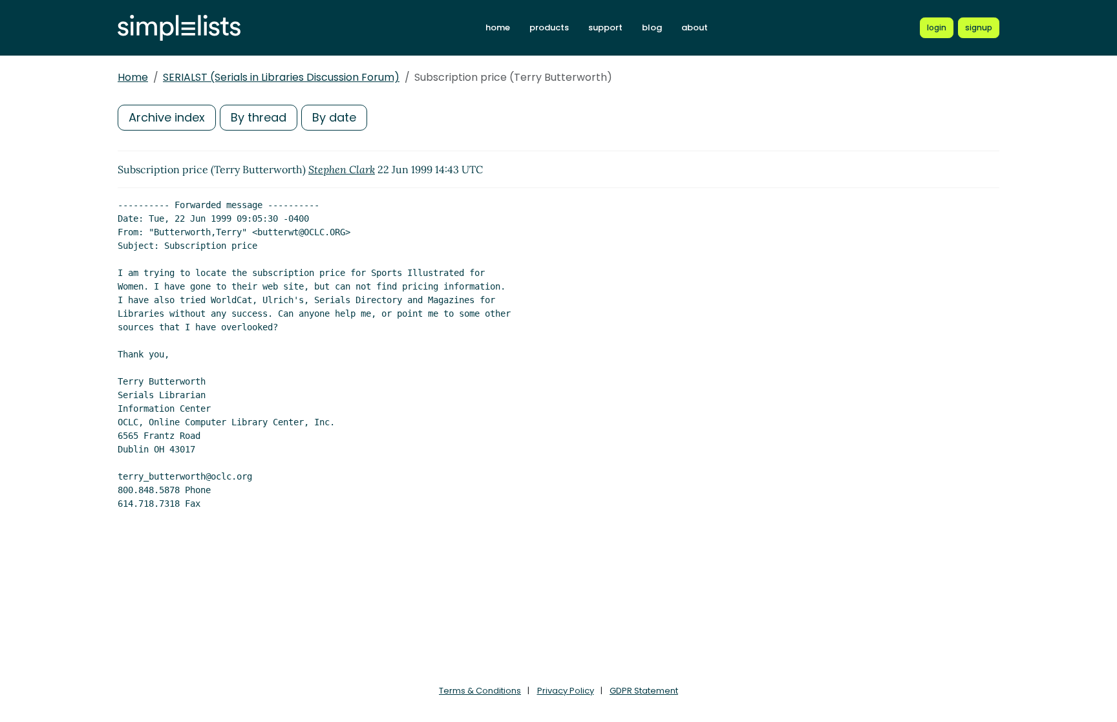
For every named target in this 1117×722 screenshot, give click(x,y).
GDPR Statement (644, 691)
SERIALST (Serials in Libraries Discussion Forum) (281, 77)
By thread (258, 117)
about (694, 27)
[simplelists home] (179, 28)
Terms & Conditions (480, 691)
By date (334, 117)
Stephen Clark (341, 169)
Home (133, 77)
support (605, 27)
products (549, 27)
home (497, 27)
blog (652, 27)
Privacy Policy (565, 691)
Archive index (167, 117)
